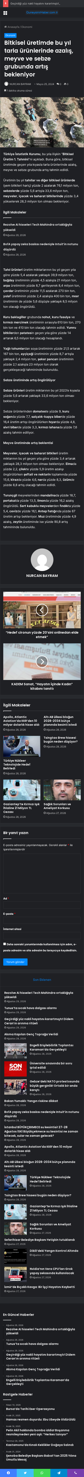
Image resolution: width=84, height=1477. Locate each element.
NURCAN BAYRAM (20, 84)
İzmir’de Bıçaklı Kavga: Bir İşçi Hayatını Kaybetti (39, 1287)
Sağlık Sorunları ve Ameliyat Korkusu (57, 806)
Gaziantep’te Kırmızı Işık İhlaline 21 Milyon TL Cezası (21, 808)
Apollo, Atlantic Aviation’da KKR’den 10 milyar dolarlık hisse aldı (21, 721)
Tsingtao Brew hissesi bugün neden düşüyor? (61, 740)
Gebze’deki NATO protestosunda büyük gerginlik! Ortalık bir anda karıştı (54, 1085)
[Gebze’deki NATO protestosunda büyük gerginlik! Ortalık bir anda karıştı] (15, 1087)
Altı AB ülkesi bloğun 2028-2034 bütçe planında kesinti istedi (60, 721)
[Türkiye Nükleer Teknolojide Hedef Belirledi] (21, 746)
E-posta (9, 913)
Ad (6, 898)
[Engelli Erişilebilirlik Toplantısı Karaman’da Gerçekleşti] (15, 1050)
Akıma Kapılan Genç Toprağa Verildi (31, 1034)
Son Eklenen (42, 980)
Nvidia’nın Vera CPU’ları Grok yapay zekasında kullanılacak (52, 1271)
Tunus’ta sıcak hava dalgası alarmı (30, 1008)
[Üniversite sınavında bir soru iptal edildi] (15, 1069)
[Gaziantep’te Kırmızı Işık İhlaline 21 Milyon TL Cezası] (21, 790)
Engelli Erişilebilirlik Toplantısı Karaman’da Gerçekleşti (51, 1047)
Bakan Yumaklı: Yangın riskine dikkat (31, 1101)
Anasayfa (13, 26)
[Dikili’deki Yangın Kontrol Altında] (15, 1256)
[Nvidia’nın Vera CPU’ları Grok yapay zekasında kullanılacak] (15, 1274)
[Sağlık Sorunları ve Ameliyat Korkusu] (62, 790)
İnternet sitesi (12, 929)
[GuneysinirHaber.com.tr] (42, 12)
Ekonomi (26, 26)
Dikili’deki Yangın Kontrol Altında (54, 1251)
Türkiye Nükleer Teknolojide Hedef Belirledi (16, 764)
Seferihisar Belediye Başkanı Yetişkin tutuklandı (39, 1240)
